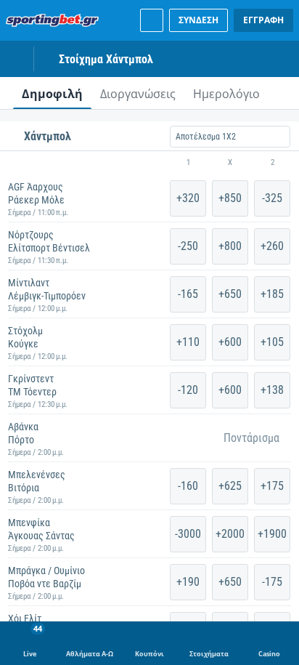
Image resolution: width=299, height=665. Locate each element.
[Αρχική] (55, 20)
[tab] (52, 93)
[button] (149, 162)
